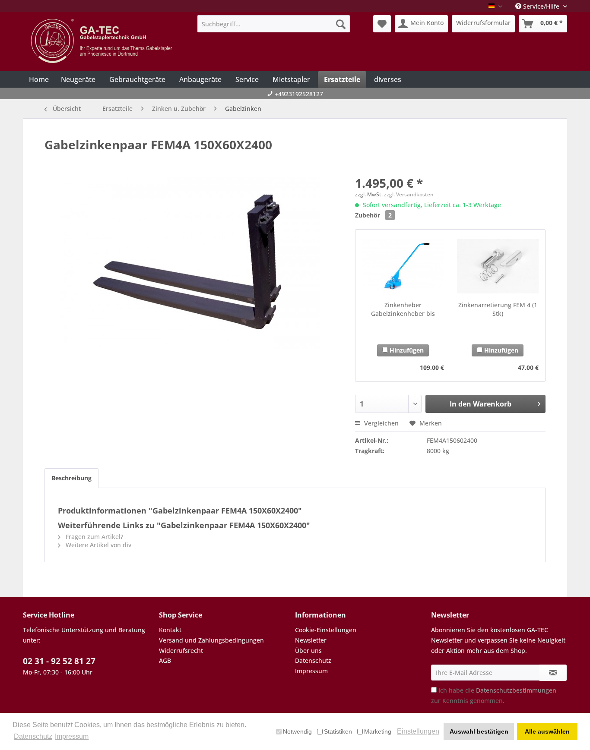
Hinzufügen (406, 350)
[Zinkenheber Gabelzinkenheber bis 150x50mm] (403, 266)
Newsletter (311, 640)
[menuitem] (273, 23)
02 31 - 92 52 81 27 (59, 661)
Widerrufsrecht (181, 650)
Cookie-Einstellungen (325, 630)
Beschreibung (71, 478)
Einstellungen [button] (418, 731)
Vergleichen (380, 423)
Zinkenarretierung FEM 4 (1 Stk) (497, 309)
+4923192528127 (299, 94)
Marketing (377, 731)
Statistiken (338, 731)
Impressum (311, 671)
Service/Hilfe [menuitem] (541, 6)
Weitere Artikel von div (97, 545)
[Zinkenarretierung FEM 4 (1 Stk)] (498, 266)
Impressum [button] (72, 736)
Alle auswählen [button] (547, 731)
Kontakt (170, 630)
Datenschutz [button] (33, 736)
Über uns (308, 650)
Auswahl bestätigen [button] (479, 731)
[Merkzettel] (382, 23)
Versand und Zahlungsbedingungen (211, 640)
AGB (165, 660)
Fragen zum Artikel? (93, 537)
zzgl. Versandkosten (409, 194)
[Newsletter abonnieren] (553, 673)
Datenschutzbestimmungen (516, 690)
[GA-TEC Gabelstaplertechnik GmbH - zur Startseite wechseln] (102, 41)
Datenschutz (313, 660)
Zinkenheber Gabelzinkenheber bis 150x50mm (403, 309)
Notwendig (297, 731)
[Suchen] (341, 23)
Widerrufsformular (483, 23)
